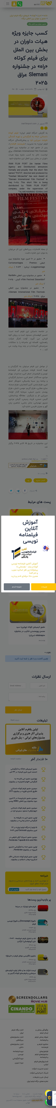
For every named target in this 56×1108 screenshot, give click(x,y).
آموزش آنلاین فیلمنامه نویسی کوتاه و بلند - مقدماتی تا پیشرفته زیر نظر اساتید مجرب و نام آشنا (24, 568)
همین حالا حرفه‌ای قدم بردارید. (24, 576)
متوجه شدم (16, 586)
